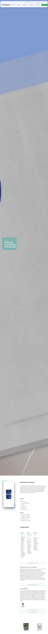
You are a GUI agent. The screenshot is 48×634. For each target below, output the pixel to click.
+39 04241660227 (39, 2)
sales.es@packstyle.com (29, 2)
